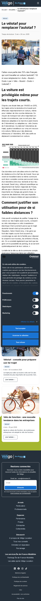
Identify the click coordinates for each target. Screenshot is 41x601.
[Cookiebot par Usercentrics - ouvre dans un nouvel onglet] (29, 256)
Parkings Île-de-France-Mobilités (20, 558)
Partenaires (20, 519)
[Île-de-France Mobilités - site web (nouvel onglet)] (20, 3)
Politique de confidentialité (20, 577)
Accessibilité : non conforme (20, 594)
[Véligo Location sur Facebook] (19, 568)
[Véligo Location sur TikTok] (26, 568)
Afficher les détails (28, 322)
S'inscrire (20, 487)
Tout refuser (20, 342)
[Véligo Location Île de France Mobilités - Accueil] (7, 3)
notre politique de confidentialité (20, 493)
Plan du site (20, 598)
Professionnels (20, 509)
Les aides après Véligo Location (20, 561)
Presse (20, 522)
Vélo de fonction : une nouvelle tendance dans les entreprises (19, 419)
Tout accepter (20, 328)
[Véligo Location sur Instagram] (22, 568)
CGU (20, 590)
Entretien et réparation (21, 545)
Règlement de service (20, 585)
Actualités (12, 10)
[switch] (36, 300)
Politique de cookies (20, 581)
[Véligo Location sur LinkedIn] (15, 568)
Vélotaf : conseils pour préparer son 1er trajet (19, 361)
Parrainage (20, 548)
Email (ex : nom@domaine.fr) (20, 478)
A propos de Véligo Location (20, 538)
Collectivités (20, 529)
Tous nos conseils (20, 541)
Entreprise (20, 525)
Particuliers (20, 506)
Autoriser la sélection (20, 335)
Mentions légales (20, 573)
